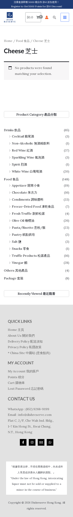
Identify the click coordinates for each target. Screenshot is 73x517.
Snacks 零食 (20, 249)
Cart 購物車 (16, 383)
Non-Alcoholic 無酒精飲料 (31, 143)
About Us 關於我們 (21, 335)
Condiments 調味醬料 (27, 199)
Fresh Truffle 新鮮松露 (28, 213)
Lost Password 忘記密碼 (25, 388)
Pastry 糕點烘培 (23, 234)
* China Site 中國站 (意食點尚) (29, 353)
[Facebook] (23, 442)
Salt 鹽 (16, 241)
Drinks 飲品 (12, 130)
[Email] (41, 442)
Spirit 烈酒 (19, 164)
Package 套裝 (13, 278)
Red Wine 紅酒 (22, 150)
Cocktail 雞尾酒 (23, 136)
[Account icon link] (46, 17)
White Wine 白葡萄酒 (27, 171)
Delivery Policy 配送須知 (25, 341)
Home (8, 41)
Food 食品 (11, 179)
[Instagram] (32, 442)
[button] (54, 17)
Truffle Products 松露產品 (31, 256)
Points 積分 (16, 377)
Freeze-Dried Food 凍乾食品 (33, 206)
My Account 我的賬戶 (23, 371)
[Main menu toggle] (65, 17)
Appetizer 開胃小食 (26, 185)
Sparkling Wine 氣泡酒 (28, 157)
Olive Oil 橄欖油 (23, 220)
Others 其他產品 (16, 270)
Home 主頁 (16, 330)
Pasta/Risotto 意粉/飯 (29, 227)
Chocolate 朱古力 (24, 192)
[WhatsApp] (50, 442)
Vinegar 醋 (19, 263)
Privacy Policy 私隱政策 (24, 347)
